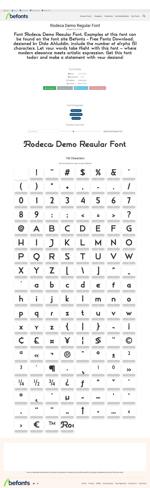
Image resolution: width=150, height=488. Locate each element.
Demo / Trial (82, 83)
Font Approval (120, 483)
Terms (84, 483)
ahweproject (82, 80)
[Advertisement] (75, 457)
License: (71, 83)
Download (50, 88)
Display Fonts (76, 111)
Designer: (71, 80)
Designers (98, 16)
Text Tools (135, 16)
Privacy (91, 483)
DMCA (98, 483)
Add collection (82, 88)
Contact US (132, 483)
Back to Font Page (98, 88)
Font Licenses (108, 483)
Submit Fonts (47, 10)
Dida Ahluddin (78, 29)
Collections (108, 16)
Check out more (66, 88)
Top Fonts (142, 483)
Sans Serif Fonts (76, 114)
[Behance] (34, 484)
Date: (72, 74)
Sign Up (14, 10)
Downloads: (74, 77)
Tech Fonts (76, 118)
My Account (25, 10)
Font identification (122, 16)
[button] (144, 17)
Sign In (7, 10)
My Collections (36, 10)
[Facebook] (37, 484)
